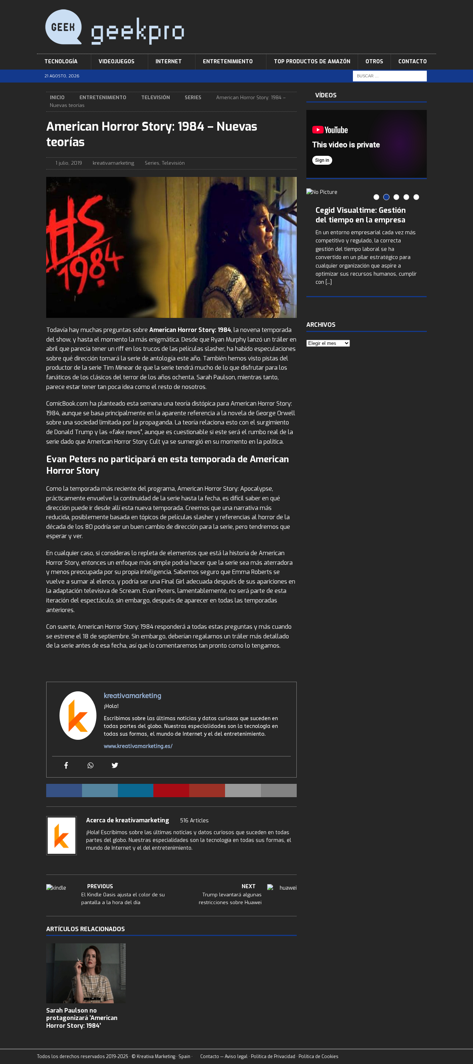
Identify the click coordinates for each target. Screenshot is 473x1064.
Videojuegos (117, 61)
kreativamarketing (113, 163)
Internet (169, 61)
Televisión (155, 97)
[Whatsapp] (90, 766)
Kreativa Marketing (156, 1057)
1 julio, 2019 (68, 163)
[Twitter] (115, 766)
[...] (329, 282)
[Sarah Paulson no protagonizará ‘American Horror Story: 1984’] (86, 973)
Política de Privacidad (273, 1057)
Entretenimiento (228, 61)
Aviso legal (236, 1057)
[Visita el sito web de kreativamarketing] (88, 860)
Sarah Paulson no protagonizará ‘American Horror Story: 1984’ (82, 1018)
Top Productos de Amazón (312, 61)
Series (152, 163)
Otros (374, 61)
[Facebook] (66, 766)
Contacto (412, 61)
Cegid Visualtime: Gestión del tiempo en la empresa (361, 215)
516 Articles (194, 820)
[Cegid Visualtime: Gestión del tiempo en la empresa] (366, 192)
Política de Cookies (318, 1057)
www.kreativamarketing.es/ (138, 746)
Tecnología (61, 61)
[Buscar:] (390, 76)
